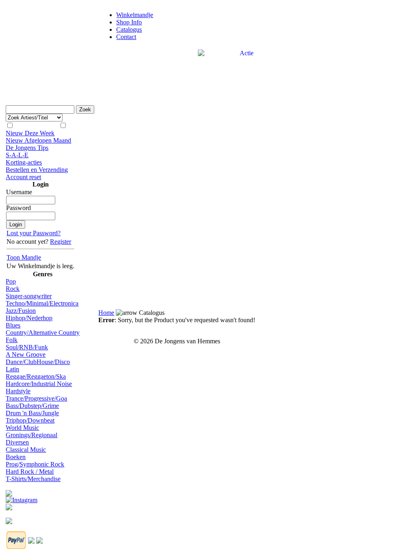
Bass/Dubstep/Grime (32, 405)
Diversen (17, 442)
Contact (126, 36)
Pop (11, 281)
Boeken (16, 456)
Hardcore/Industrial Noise (39, 383)
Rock (13, 288)
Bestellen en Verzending (37, 169)
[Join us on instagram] (21, 497)
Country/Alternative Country (43, 332)
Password (18, 207)
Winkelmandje (134, 14)
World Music (22, 427)
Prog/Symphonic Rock (35, 464)
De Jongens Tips (27, 147)
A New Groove (26, 354)
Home (106, 312)
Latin (12, 369)
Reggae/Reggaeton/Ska (36, 376)
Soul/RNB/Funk (27, 347)
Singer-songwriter (29, 296)
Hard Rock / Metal (30, 471)
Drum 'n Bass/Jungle (32, 413)
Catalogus (129, 29)
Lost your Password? (33, 233)
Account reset (23, 176)
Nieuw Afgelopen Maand (38, 140)
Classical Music (26, 449)
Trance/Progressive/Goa (36, 398)
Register (60, 241)
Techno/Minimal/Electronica (42, 303)
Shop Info (129, 22)
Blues (13, 325)
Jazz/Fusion (21, 310)
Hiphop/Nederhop (29, 317)
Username (19, 192)
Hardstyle (18, 391)
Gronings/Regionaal (31, 434)
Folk (11, 339)
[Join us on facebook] (9, 491)
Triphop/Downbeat (30, 420)
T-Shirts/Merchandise (33, 478)
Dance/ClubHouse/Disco (38, 361)
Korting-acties (24, 162)
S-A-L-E (17, 155)
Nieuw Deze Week (30, 133)
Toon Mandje (23, 257)
